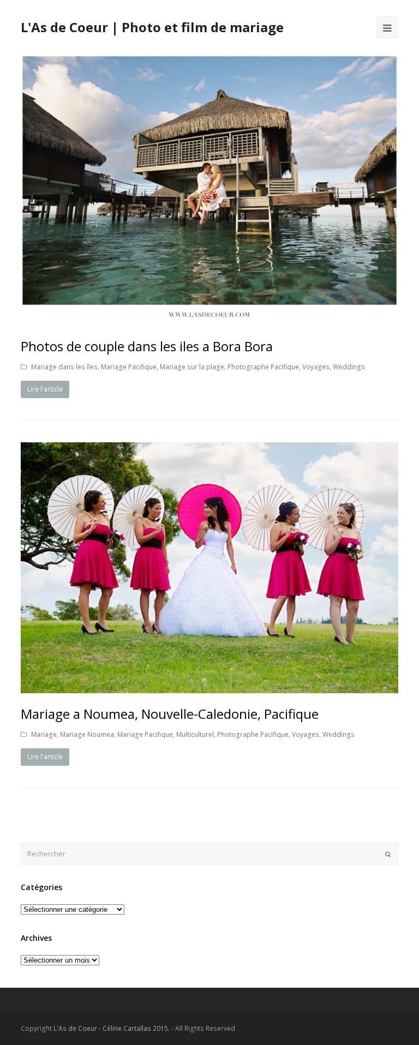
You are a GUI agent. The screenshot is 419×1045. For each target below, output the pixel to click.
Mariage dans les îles (64, 366)
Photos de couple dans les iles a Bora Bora (147, 346)
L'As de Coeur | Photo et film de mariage (152, 27)
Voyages (316, 366)
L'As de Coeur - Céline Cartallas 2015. (111, 1028)
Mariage (44, 734)
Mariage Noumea (87, 734)
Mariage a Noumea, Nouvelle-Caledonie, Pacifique (170, 714)
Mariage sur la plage (192, 366)
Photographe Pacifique (263, 366)
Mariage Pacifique (129, 366)
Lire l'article (45, 389)
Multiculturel (195, 734)
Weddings (349, 366)
